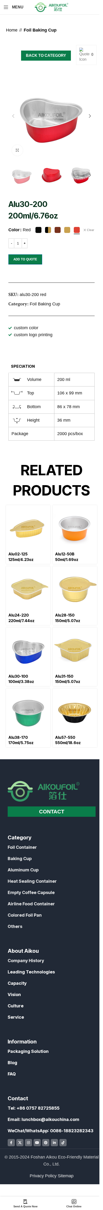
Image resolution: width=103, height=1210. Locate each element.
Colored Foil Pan (25, 915)
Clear (90, 230)
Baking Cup (20, 858)
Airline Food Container (31, 903)
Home (11, 30)
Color (14, 229)
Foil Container (22, 847)
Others (15, 926)
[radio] (38, 230)
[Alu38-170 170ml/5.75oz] (28, 711)
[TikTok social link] (63, 1142)
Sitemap (66, 1175)
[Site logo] (51, 7)
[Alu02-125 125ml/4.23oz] (28, 527)
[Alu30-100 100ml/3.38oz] (28, 649)
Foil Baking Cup (40, 30)
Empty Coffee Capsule (31, 892)
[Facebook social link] (11, 1142)
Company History (26, 960)
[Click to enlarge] (17, 150)
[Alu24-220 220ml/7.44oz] (28, 588)
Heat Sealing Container (32, 881)
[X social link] (19, 1142)
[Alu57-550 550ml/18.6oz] (75, 711)
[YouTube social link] (37, 1142)
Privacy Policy (43, 1175)
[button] (13, 116)
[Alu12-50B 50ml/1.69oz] (75, 527)
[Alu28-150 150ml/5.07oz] (75, 588)
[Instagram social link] (28, 1142)
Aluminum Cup (23, 869)
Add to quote (25, 259)
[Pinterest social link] (45, 1142)
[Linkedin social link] (54, 1142)
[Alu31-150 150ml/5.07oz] (75, 649)
